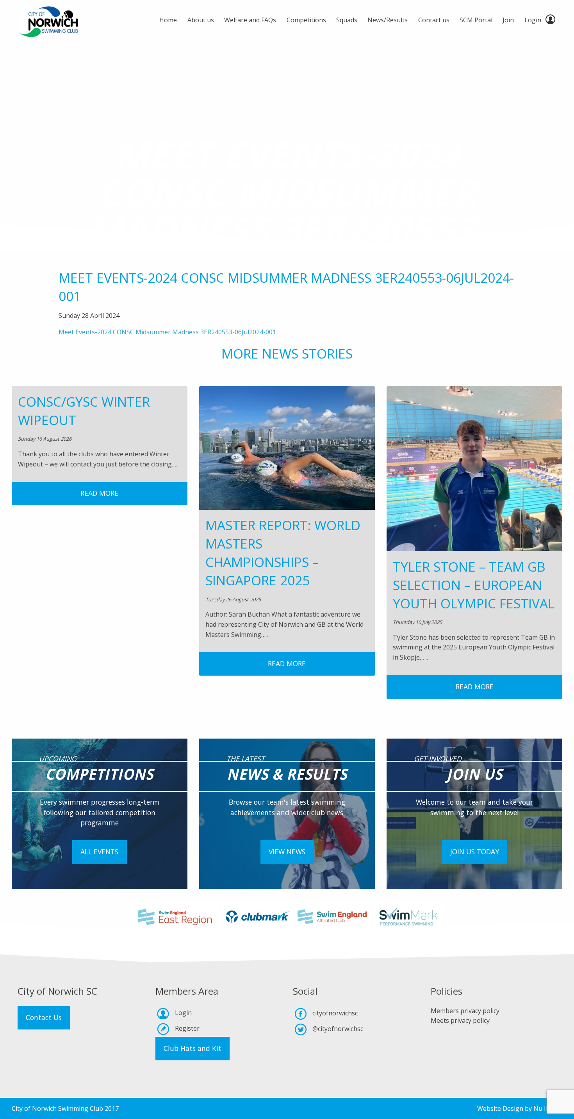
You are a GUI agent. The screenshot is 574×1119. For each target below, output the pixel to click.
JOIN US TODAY (474, 851)
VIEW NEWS (287, 851)
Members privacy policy (465, 1010)
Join (508, 20)
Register (187, 1028)
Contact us (433, 20)
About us (200, 20)
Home (168, 20)
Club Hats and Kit (192, 1048)
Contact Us (44, 1017)
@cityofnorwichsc (337, 1028)
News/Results (387, 20)
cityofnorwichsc (335, 1013)
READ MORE (99, 493)
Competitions (306, 20)
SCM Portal (476, 20)
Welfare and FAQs (250, 20)
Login (532, 20)
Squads (346, 20)
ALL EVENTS (99, 851)
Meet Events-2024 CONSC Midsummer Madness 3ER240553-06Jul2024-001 (167, 332)
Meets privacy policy (460, 1020)
